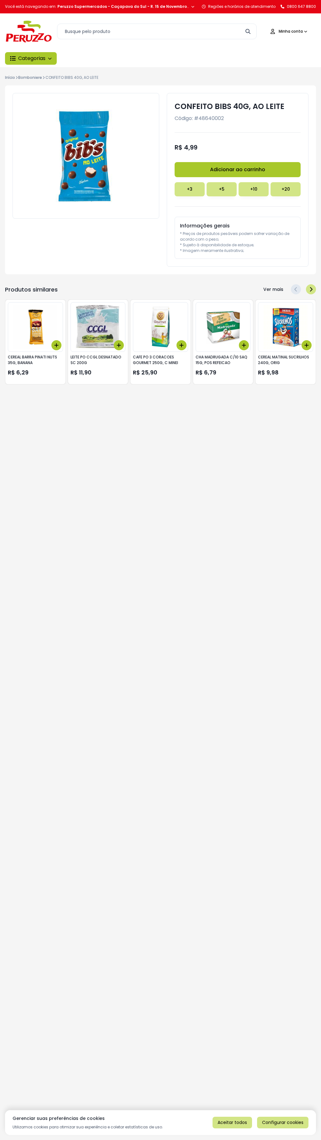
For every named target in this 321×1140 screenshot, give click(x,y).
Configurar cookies (282, 1122)
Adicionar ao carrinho (237, 169)
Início (10, 77)
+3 (189, 189)
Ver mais (273, 289)
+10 (253, 189)
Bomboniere (30, 77)
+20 (286, 189)
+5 (221, 189)
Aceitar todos (232, 1122)
